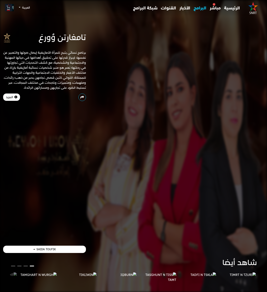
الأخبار (184, 8)
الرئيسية (232, 8)
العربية (25, 7)
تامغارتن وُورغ (62, 37)
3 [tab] (19, 266)
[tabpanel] (237, 274)
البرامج (200, 8)
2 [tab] (26, 266)
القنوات (168, 8)
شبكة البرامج (145, 8)
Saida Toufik (46, 249)
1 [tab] (32, 266)
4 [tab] (13, 266)
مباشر (215, 8)
